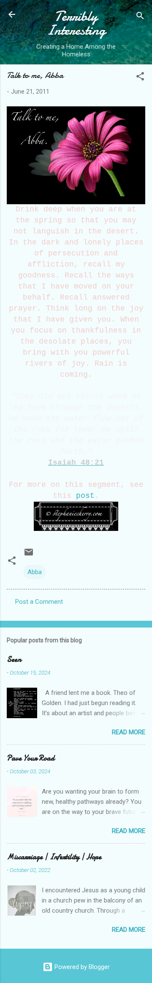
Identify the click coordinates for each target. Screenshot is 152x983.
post (85, 495)
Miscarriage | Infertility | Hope (54, 857)
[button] (140, 77)
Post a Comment (39, 601)
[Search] (140, 17)
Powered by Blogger (81, 967)
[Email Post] (29, 555)
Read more (128, 732)
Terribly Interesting (76, 23)
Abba (34, 572)
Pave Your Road (30, 758)
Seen (14, 659)
